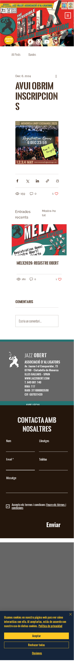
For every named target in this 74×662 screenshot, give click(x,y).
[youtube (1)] (47, 42)
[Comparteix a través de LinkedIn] (37, 181)
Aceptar (36, 636)
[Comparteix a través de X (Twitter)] (27, 181)
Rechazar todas (36, 645)
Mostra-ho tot (49, 213)
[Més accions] (56, 76)
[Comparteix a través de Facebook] (17, 181)
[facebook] (30, 42)
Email (9, 459)
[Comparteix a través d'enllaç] (47, 181)
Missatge (11, 478)
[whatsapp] (55, 42)
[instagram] (38, 42)
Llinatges (44, 441)
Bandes (32, 54)
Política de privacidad (50, 626)
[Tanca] (68, 617)
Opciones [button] (37, 653)
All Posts (15, 54)
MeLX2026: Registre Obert (38, 263)
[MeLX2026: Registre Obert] (39, 239)
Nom (8, 441)
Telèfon (43, 459)
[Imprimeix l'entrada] (57, 181)
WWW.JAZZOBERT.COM (37, 378)
